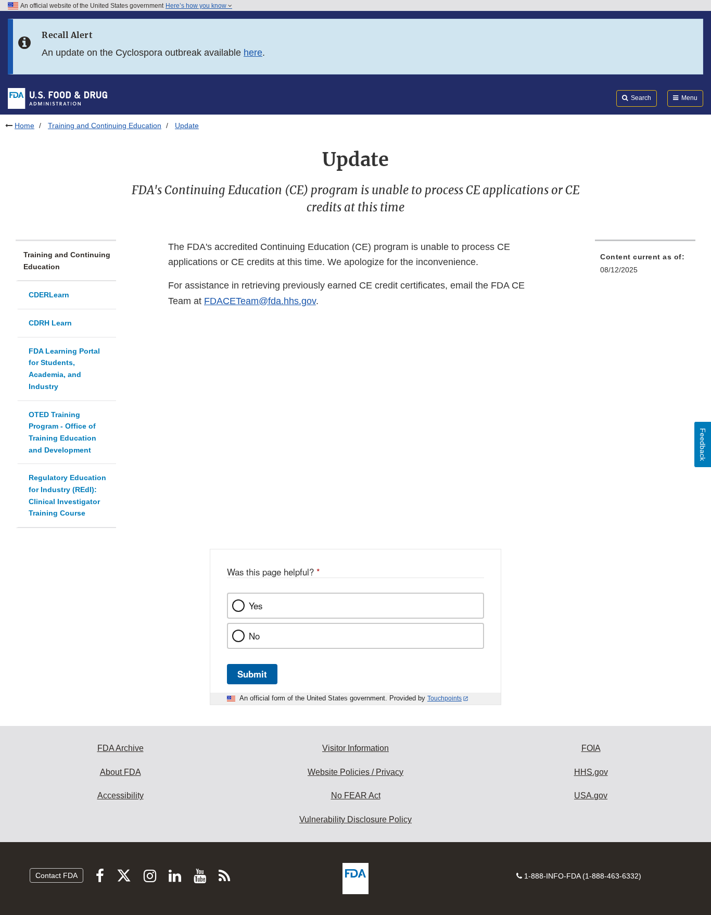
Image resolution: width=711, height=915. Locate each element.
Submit (252, 674)
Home (24, 125)
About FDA (120, 772)
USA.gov (590, 795)
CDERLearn (49, 295)
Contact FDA (56, 875)
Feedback (703, 444)
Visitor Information (355, 748)
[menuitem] (645, 266)
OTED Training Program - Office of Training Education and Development (62, 432)
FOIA (591, 748)
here (253, 52)
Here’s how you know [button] (197, 5)
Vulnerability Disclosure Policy (355, 819)
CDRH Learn (50, 323)
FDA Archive (120, 748)
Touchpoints (444, 698)
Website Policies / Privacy (355, 772)
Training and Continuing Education (104, 125)
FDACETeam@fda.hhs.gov (260, 301)
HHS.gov (591, 772)
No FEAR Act (355, 795)
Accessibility (120, 795)
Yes (255, 605)
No (254, 636)
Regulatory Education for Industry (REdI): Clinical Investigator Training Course (67, 495)
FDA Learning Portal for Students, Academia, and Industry (64, 369)
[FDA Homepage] (57, 98)
